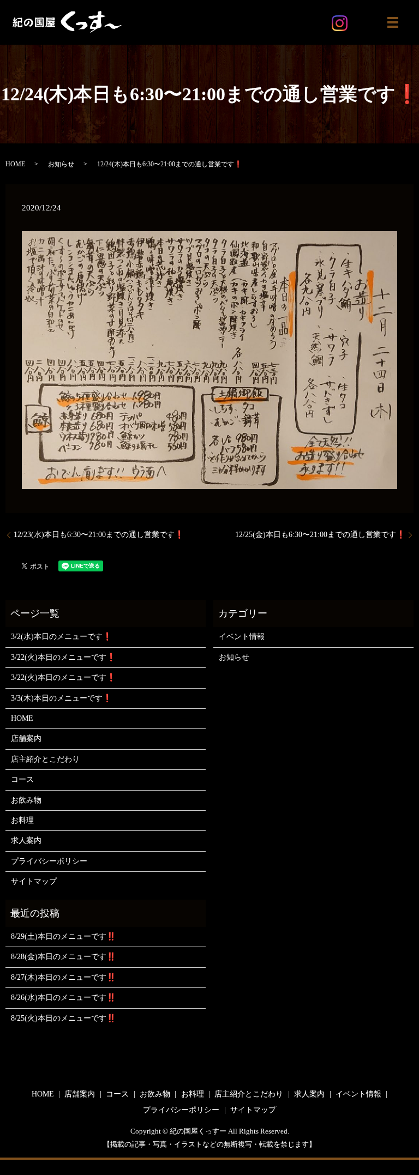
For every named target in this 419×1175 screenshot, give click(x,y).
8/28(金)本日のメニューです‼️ (63, 957)
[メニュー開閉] (392, 22)
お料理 (22, 820)
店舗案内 (26, 738)
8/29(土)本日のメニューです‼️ (63, 936)
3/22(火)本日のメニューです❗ (63, 657)
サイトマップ (34, 881)
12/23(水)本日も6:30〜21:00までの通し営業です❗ (99, 535)
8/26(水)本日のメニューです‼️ (63, 997)
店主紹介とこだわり (45, 759)
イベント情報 (242, 636)
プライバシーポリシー (49, 861)
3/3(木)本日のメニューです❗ (61, 698)
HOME (15, 164)
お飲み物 (26, 800)
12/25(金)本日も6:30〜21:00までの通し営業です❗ (320, 535)
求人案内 (26, 840)
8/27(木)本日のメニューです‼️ (63, 977)
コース (22, 779)
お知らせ (61, 164)
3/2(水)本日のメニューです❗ (61, 636)
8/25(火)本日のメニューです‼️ (63, 1018)
